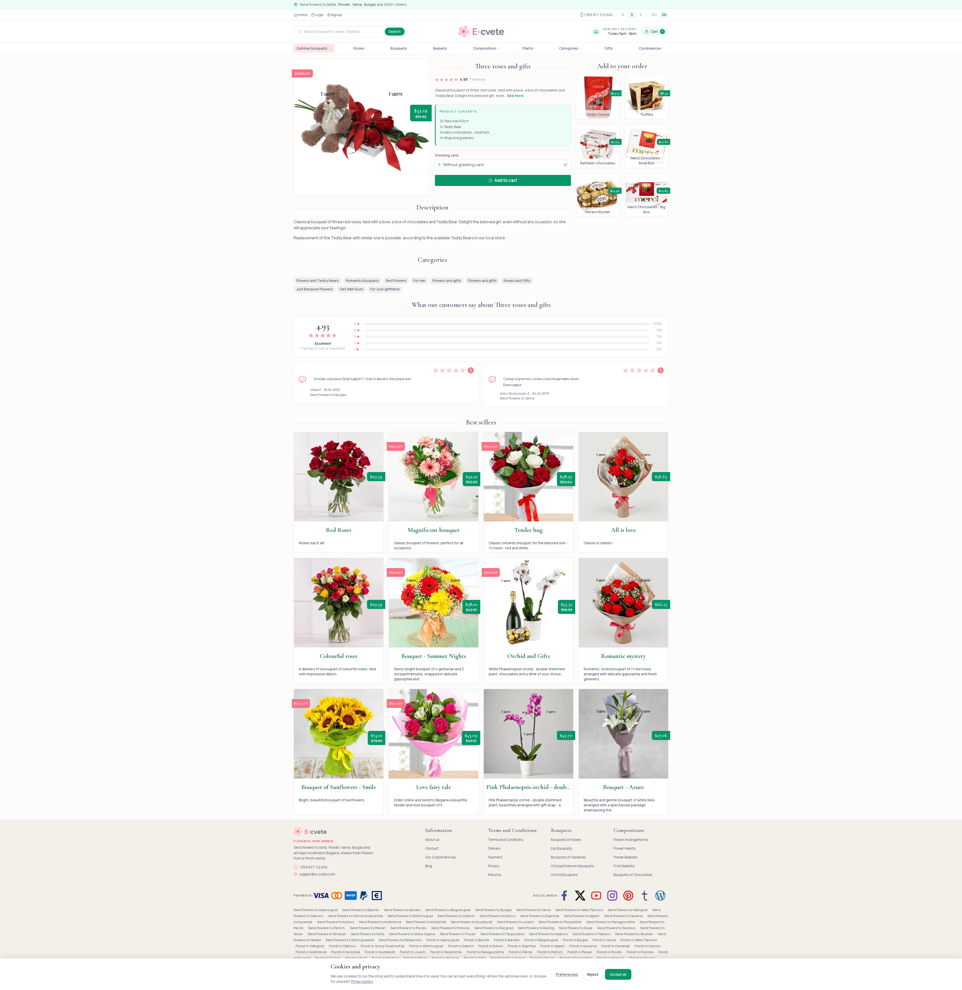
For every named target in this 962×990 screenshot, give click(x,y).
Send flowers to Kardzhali (426, 922)
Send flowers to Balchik (361, 910)
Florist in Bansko (507, 940)
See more (515, 95)
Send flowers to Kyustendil (472, 922)
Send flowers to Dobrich (456, 916)
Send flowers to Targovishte (502, 934)
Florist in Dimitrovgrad (426, 946)
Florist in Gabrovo (343, 946)
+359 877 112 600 (313, 867)
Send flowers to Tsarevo (592, 934)
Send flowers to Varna (517, 398)
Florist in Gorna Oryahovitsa (383, 946)
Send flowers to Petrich (327, 928)
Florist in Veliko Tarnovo (639, 940)
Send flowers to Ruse (576, 928)
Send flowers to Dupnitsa (540, 916)
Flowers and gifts (446, 280)
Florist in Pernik (521, 952)
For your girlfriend (384, 289)
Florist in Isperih (552, 946)
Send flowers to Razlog (536, 928)
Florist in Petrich (550, 952)
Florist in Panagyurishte (486, 952)
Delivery (494, 848)
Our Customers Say (440, 857)
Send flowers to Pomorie (450, 928)
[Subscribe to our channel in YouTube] (596, 896)
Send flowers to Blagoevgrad (448, 910)
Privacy (494, 866)
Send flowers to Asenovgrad (316, 910)
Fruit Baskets (624, 866)
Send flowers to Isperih (582, 916)
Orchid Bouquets (564, 874)
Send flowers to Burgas (328, 394)
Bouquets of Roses (566, 839)
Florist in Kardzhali (346, 952)
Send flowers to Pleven (368, 928)
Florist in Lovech (413, 952)
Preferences (567, 974)
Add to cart (506, 180)
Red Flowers (396, 280)
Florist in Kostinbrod (311, 952)
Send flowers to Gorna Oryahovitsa (356, 916)
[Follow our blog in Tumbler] (644, 896)
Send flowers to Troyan (458, 934)
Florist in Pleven (580, 952)
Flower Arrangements (631, 839)
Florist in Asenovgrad (443, 940)
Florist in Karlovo (647, 946)
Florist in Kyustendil (380, 952)
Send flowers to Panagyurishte (611, 922)
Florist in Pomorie (640, 952)
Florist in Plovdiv (610, 952)
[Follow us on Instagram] (612, 896)
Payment (495, 857)
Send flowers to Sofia (368, 934)
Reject (592, 974)
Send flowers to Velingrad (628, 910)
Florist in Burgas (576, 940)
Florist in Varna (605, 940)
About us (432, 839)
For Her (419, 280)
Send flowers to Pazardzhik (560, 922)
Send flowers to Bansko (402, 910)
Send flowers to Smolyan (327, 934)
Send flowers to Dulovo (497, 916)
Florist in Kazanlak (616, 946)
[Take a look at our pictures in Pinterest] (628, 896)
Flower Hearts (624, 848)
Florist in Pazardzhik (446, 952)
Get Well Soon (351, 289)
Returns (494, 874)
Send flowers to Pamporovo (400, 940)
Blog (428, 866)
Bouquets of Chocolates (633, 874)
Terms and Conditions (505, 839)
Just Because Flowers (314, 289)
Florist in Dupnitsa (522, 946)
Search (395, 31)
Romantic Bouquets (362, 280)
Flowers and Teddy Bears (317, 280)
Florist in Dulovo (491, 946)
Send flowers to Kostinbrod (380, 922)
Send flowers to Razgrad (494, 928)
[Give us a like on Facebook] (565, 896)
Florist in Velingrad (310, 946)
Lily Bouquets (561, 848)
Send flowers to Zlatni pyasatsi (350, 940)
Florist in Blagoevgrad (541, 940)
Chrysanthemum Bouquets (572, 866)
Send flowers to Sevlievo (616, 928)
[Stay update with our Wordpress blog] (660, 896)
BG (654, 14)
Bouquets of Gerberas (568, 857)
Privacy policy (362, 981)
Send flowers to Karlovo (336, 922)
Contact (432, 848)
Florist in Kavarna (583, 946)
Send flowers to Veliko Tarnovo (579, 910)
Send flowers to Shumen (634, 934)
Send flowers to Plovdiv (408, 928)
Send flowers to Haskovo (549, 934)
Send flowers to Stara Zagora (412, 934)
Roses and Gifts (517, 280)
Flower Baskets (625, 857)
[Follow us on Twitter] (580, 896)
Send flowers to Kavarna (623, 916)
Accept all (618, 974)
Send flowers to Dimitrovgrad (411, 916)
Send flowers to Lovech (516, 922)
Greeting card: (447, 155)
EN (664, 14)
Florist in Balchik (477, 940)
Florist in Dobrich (461, 946)
